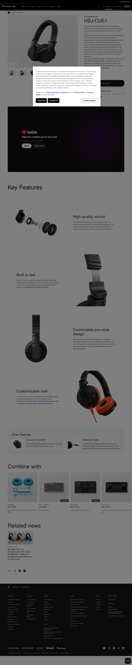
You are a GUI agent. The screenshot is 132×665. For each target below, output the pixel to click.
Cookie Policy (79, 92)
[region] (66, 86)
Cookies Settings (89, 100)
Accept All (53, 100)
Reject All (41, 100)
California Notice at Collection (57, 92)
